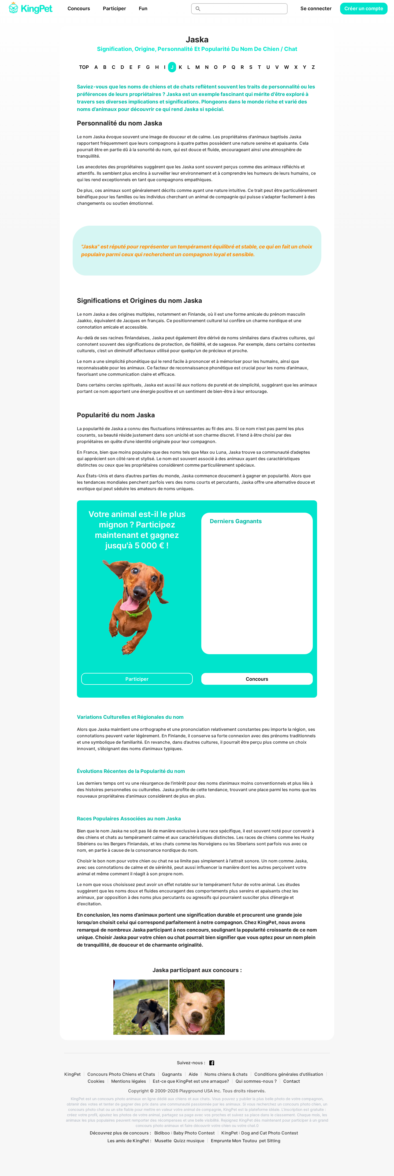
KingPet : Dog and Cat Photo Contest (259, 1133)
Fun (143, 8)
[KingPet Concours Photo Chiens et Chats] (30, 8)
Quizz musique (189, 1140)
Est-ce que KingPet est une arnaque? (191, 1081)
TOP (84, 67)
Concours (79, 8)
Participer (114, 8)
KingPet (72, 1074)
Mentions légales (128, 1081)
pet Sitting (269, 1140)
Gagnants (172, 1074)
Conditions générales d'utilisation (288, 1074)
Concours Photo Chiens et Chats (121, 1074)
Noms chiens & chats (226, 1074)
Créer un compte (363, 8)
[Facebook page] (211, 1063)
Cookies (96, 1081)
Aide (193, 1074)
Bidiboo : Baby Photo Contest (184, 1133)
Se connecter (316, 8)
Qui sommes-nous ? (256, 1081)
